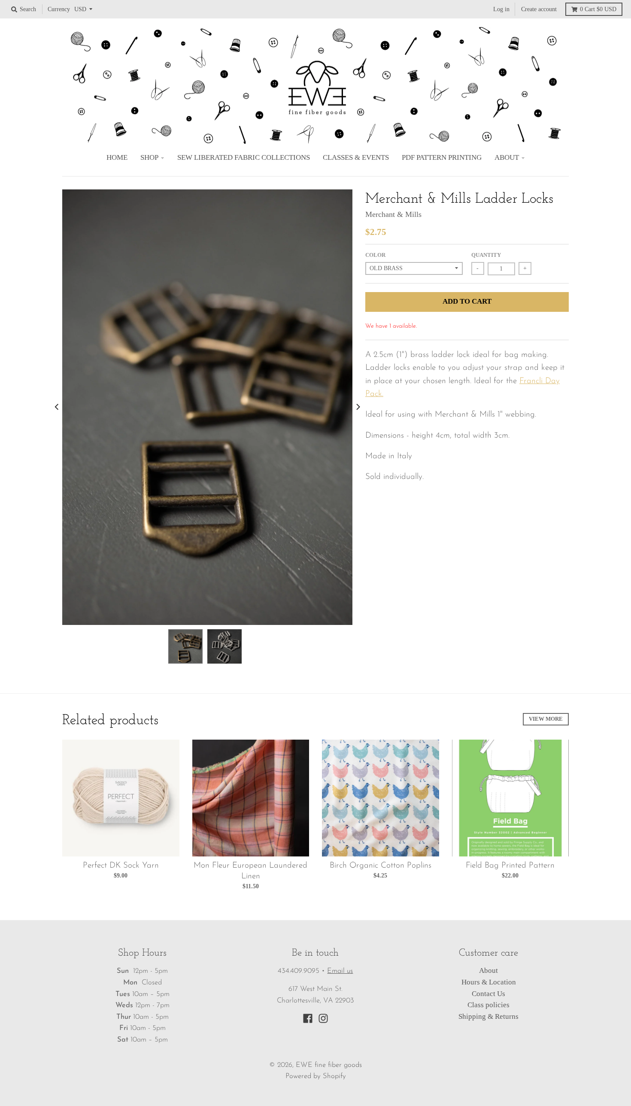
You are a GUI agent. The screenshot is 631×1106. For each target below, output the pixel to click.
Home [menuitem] (116, 157)
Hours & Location (488, 982)
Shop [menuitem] (149, 157)
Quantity (486, 255)
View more (546, 719)
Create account (539, 9)
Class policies (488, 1005)
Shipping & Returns (488, 1016)
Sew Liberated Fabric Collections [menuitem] (243, 157)
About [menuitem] (506, 157)
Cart (598, 9)
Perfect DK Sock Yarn (121, 866)
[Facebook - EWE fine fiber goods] (308, 1018)
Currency (59, 9)
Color (375, 255)
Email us (340, 971)
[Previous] (57, 407)
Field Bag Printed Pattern (510, 866)
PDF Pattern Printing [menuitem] (442, 157)
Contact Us (488, 994)
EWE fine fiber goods (329, 1065)
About (488, 970)
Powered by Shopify (315, 1076)
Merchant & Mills (393, 214)
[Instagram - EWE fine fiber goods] (323, 1018)
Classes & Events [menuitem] (356, 157)
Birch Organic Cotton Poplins (380, 866)
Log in (501, 9)
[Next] (357, 407)
